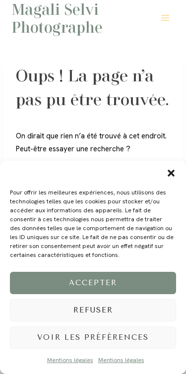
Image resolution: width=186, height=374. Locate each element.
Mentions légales (70, 360)
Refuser (93, 310)
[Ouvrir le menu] (165, 17)
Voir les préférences (93, 337)
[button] (171, 173)
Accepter (93, 282)
